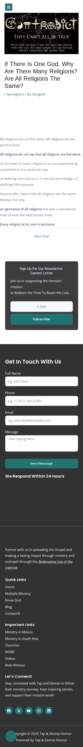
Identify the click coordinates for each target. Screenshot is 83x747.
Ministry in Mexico (19, 632)
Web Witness (15, 665)
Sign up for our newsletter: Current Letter (41, 271)
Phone (10, 393)
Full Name (13, 373)
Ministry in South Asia (21, 638)
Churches (12, 645)
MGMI (9, 652)
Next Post (41, 236)
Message (11, 432)
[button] (8, 7)
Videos (10, 658)
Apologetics (15, 94)
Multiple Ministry (18, 593)
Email (9, 412)
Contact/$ (12, 613)
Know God (13, 600)
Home (9, 587)
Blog (8, 607)
